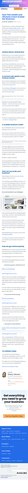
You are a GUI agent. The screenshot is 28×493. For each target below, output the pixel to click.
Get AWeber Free (18, 8)
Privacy (2, 477)
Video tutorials (11, 433)
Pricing (23, 439)
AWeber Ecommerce (18, 181)
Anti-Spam (6, 477)
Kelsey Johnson (8, 21)
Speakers (9, 453)
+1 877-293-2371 (7, 467)
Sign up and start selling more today (10, 366)
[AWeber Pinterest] (26, 473)
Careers (9, 439)
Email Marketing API (5, 446)
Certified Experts (18, 433)
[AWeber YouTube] (21, 473)
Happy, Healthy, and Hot (15, 28)
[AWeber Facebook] (17, 473)
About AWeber (4, 439)
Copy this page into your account (9, 273)
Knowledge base (17, 431)
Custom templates (5, 433)
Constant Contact (19, 460)
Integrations (12, 446)
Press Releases (4, 453)
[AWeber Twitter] (19, 473)
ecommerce (10, 381)
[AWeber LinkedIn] (24, 473)
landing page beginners (18, 381)
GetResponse (8, 460)
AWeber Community (9, 431)
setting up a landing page (10, 88)
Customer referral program (16, 439)
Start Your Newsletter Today (14, 416)
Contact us (3, 431)
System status (24, 433)
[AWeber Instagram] (22, 473)
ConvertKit (13, 460)
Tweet (9, 385)
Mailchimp (3, 460)
